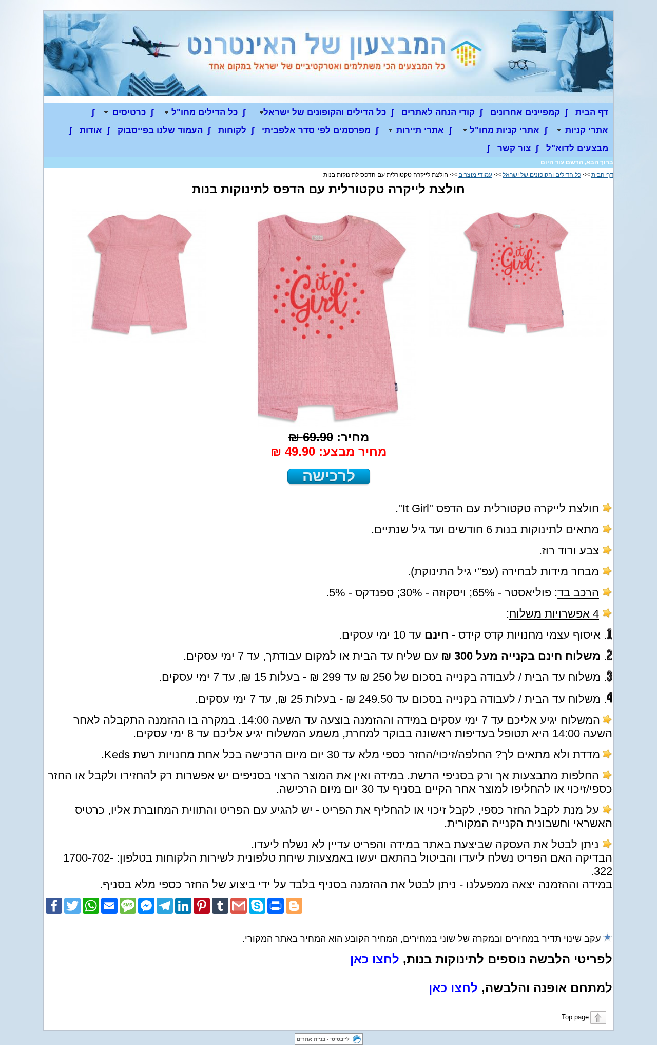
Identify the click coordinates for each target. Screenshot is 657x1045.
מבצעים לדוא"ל (577, 148)
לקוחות (232, 130)
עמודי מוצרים (475, 174)
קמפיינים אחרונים (525, 112)
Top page (575, 1017)
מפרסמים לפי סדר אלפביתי (316, 130)
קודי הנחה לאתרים (438, 112)
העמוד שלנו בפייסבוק (160, 130)
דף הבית (591, 112)
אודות (91, 130)
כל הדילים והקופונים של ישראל (542, 174)
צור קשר (514, 148)
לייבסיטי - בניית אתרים (323, 1039)
